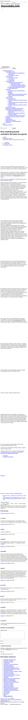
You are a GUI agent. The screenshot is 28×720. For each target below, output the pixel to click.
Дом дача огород (9, 76)
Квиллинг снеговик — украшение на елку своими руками (12, 495)
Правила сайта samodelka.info (14, 699)
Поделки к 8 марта (12, 114)
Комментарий (4, 630)
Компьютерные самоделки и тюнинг (16, 87)
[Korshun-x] (9, 474)
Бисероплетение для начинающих (11, 681)
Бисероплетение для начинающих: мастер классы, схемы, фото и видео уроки (17, 95)
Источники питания (15, 83)
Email (2, 643)
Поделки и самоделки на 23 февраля (16, 113)
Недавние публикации (8, 456)
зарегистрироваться (15, 3)
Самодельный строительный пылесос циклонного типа (12, 451)
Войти (7, 3)
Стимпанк (8, 117)
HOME (4, 137)
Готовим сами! (9, 118)
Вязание (10, 91)
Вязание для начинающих (9, 679)
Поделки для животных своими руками (14, 108)
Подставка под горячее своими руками (9, 453)
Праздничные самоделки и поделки (14, 109)
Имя (2, 641)
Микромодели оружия (11, 120)
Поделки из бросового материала (10, 687)
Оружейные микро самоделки (10, 689)
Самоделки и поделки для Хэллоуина (16, 115)
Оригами (10, 96)
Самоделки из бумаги (8, 683)
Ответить (3, 513)
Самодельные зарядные (8, 666)
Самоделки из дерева (8, 684)
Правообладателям (5, 700)
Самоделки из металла (8, 685)
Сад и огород (11, 78)
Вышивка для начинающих (9, 680)
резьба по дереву (12, 98)
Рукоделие (8, 89)
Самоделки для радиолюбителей (15, 82)
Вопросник (8, 122)
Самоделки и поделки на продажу (13, 121)
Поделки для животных (8, 673)
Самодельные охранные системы (18, 85)
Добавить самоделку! (8, 124)
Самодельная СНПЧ (12, 88)
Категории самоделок (8, 70)
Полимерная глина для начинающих (16, 90)
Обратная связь (4, 699)
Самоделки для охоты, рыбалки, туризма (15, 116)
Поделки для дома (8, 180)
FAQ (4, 123)
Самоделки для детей (10, 107)
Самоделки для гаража (13, 75)
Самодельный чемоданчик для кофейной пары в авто (11, 497)
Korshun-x (7, 142)
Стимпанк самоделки (8, 676)
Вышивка (10, 93)
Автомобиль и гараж (10, 71)
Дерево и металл (9, 97)
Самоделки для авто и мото (9, 659)
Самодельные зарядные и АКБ (18, 84)
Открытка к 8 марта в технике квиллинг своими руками (12, 498)
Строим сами (11, 80)
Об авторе (5, 455)
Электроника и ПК (10, 81)
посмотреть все (18, 493)
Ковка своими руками (8, 686)
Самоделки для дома (12, 77)
